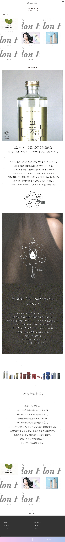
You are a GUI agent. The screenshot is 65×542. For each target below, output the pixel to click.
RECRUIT (6, 528)
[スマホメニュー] (62, 2)
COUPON (6, 525)
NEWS (5, 519)
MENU (5, 522)
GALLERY (36, 525)
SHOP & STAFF (38, 522)
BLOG (35, 528)
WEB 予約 (48, 539)
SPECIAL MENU (38, 519)
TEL (16, 539)
